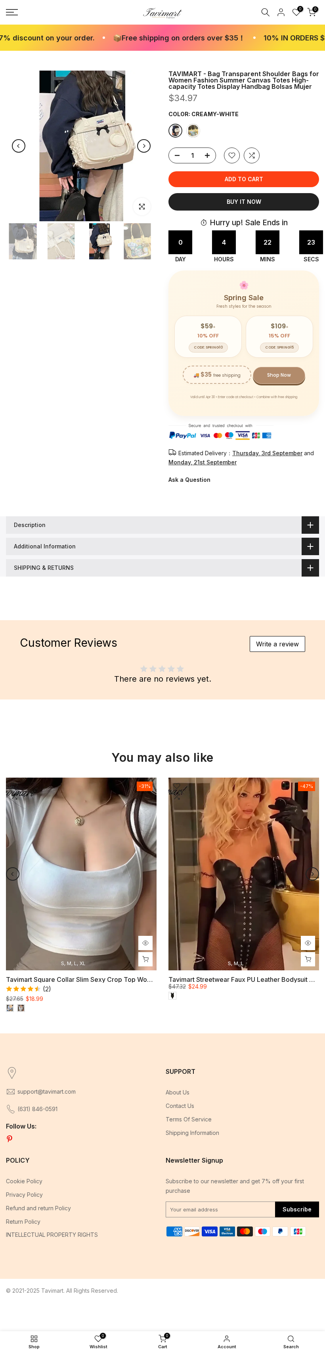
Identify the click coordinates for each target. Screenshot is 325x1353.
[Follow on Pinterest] (9, 1139)
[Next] (144, 146)
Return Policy (23, 1221)
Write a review (277, 644)
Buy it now (244, 201)
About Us (177, 1092)
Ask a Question (189, 479)
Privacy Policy (24, 1194)
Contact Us (180, 1105)
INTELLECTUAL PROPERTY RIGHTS (52, 1234)
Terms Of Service (189, 1119)
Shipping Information (192, 1132)
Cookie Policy (24, 1181)
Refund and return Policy (38, 1208)
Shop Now (279, 375)
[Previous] (18, 146)
